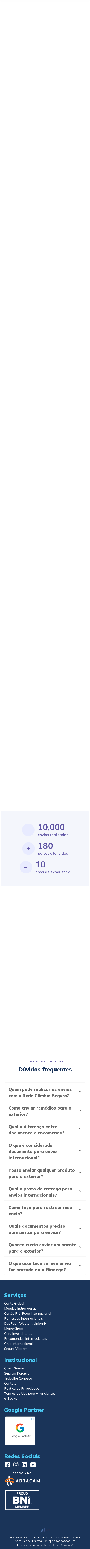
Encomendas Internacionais (25, 1338)
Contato (10, 1383)
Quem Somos (14, 1368)
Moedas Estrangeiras (20, 1308)
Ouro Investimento (18, 1333)
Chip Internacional (18, 1343)
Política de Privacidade (21, 1388)
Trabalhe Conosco (18, 1378)
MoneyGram (13, 1328)
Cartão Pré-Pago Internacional (27, 1313)
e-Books (10, 1398)
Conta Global (14, 1303)
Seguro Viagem (15, 1348)
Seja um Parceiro (17, 1373)
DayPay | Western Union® (25, 1323)
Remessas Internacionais (23, 1318)
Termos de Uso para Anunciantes (29, 1393)
